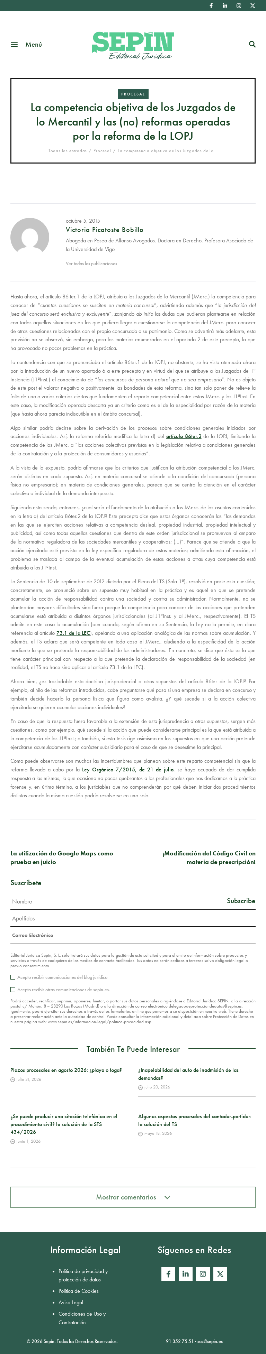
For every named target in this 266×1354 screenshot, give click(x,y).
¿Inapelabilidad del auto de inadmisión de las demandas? (188, 1073)
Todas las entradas (67, 151)
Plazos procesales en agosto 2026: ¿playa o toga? (66, 1070)
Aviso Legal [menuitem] (71, 1302)
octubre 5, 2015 (83, 220)
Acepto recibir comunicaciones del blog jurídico (62, 977)
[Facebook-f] (211, 5)
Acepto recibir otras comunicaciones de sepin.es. (63, 989)
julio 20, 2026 (157, 1087)
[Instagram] (238, 5)
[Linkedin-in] (225, 5)
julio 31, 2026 (29, 1079)
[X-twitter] (252, 5)
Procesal (133, 94)
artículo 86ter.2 (184, 436)
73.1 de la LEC (73, 633)
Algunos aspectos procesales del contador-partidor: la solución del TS (194, 1120)
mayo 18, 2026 (158, 1133)
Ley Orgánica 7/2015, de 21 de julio (128, 769)
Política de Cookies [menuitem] (79, 1291)
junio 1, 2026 (29, 1141)
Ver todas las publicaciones (91, 263)
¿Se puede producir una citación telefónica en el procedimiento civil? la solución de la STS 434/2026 (63, 1124)
